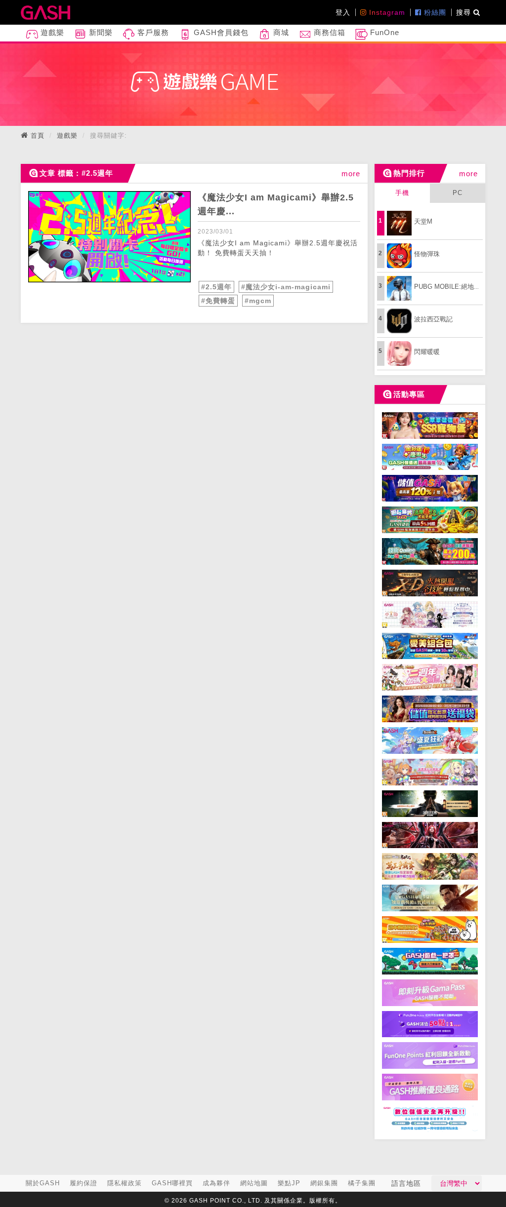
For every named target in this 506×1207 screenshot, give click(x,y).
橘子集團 (362, 1183)
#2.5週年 (216, 287)
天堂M (423, 221)
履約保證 (83, 1183)
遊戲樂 (51, 32)
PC (458, 192)
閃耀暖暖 (427, 351)
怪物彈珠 (427, 254)
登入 (343, 12)
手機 (402, 192)
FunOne (383, 32)
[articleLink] (109, 236)
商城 (280, 32)
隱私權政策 (124, 1183)
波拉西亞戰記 (433, 319)
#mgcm (258, 301)
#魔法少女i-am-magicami (286, 287)
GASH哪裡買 (172, 1183)
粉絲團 (434, 12)
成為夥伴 (216, 1183)
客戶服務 (152, 32)
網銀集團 (324, 1183)
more (350, 173)
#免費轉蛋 (218, 301)
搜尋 (464, 12)
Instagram (386, 12)
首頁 (37, 135)
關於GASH (43, 1183)
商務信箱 (328, 32)
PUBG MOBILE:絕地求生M (453, 286)
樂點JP (289, 1183)
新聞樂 (99, 32)
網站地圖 (254, 1183)
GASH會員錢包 (220, 32)
